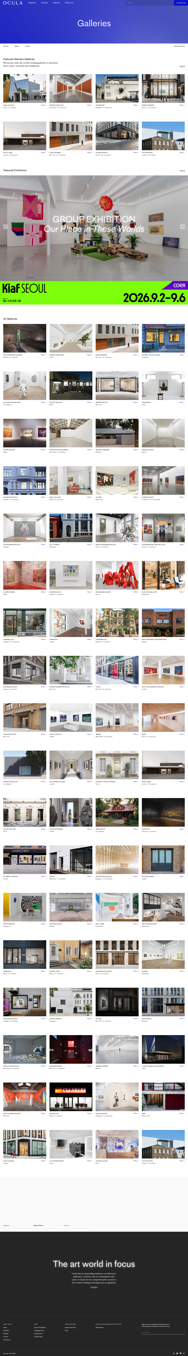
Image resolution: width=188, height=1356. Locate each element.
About (5, 1327)
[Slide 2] (36, 278)
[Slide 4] (82, 278)
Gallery (16, 46)
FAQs (66, 1330)
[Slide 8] (174, 278)
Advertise (6, 1330)
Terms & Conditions (40, 1327)
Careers (5, 1336)
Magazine (32, 3)
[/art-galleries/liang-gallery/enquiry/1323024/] (12, 2)
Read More (94, 1287)
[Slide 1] (13, 278)
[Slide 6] (128, 278)
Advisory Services (70, 1327)
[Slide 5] (105, 278)
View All (182, 66)
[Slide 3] (59, 278)
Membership (99, 1327)
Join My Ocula (180, 3)
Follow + (43, 105)
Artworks (44, 3)
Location (27, 46)
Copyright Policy (39, 1330)
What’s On (69, 3)
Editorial (5, 1333)
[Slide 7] (151, 278)
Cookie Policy (38, 1336)
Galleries (56, 3)
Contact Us (6, 1340)
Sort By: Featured (179, 46)
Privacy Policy (38, 1333)
